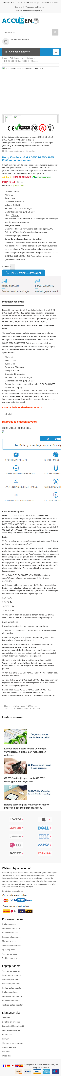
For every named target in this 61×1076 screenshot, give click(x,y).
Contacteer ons (9, 1047)
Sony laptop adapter (11, 1000)
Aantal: (5, 267)
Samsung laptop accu (12, 937)
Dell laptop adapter (10, 979)
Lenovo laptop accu (11, 928)
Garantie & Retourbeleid (13, 1026)
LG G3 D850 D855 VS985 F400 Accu (21, 61)
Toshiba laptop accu (11, 958)
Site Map (6, 1051)
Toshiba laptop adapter (12, 1005)
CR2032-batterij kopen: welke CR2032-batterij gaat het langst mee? (24, 780)
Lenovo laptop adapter (12, 996)
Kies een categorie (19, 51)
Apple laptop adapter (11, 975)
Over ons (18, 7)
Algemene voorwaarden (13, 1043)
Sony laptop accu (10, 933)
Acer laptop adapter (11, 971)
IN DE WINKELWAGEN (25, 272)
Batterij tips (7, 1034)
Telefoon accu (16, 58)
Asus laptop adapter (11, 983)
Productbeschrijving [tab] (13, 302)
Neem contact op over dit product (20, 151)
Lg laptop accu (8, 950)
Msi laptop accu (9, 941)
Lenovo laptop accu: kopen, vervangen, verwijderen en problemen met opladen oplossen (25, 751)
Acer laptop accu (9, 954)
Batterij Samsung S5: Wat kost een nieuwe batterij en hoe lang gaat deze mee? (27, 806)
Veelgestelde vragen (11, 1030)
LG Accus (29, 58)
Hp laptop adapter (10, 992)
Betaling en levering (11, 1022)
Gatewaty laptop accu (12, 945)
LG (12, 195)
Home (5, 58)
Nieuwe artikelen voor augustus (29, 10)
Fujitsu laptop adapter (12, 988)
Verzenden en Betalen (35, 7)
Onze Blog (6, 1056)
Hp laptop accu (9, 924)
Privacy (5, 1039)
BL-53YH (32, 212)
